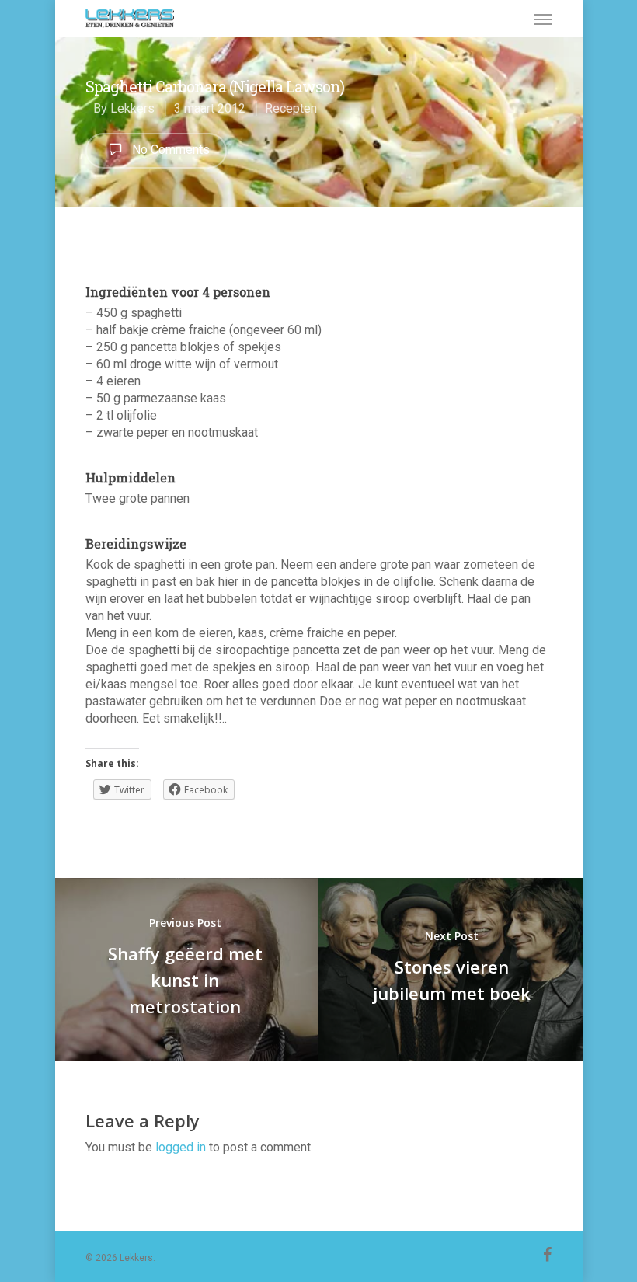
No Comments (169, 149)
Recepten (291, 108)
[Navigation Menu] (543, 18)
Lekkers (132, 108)
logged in (180, 1147)
